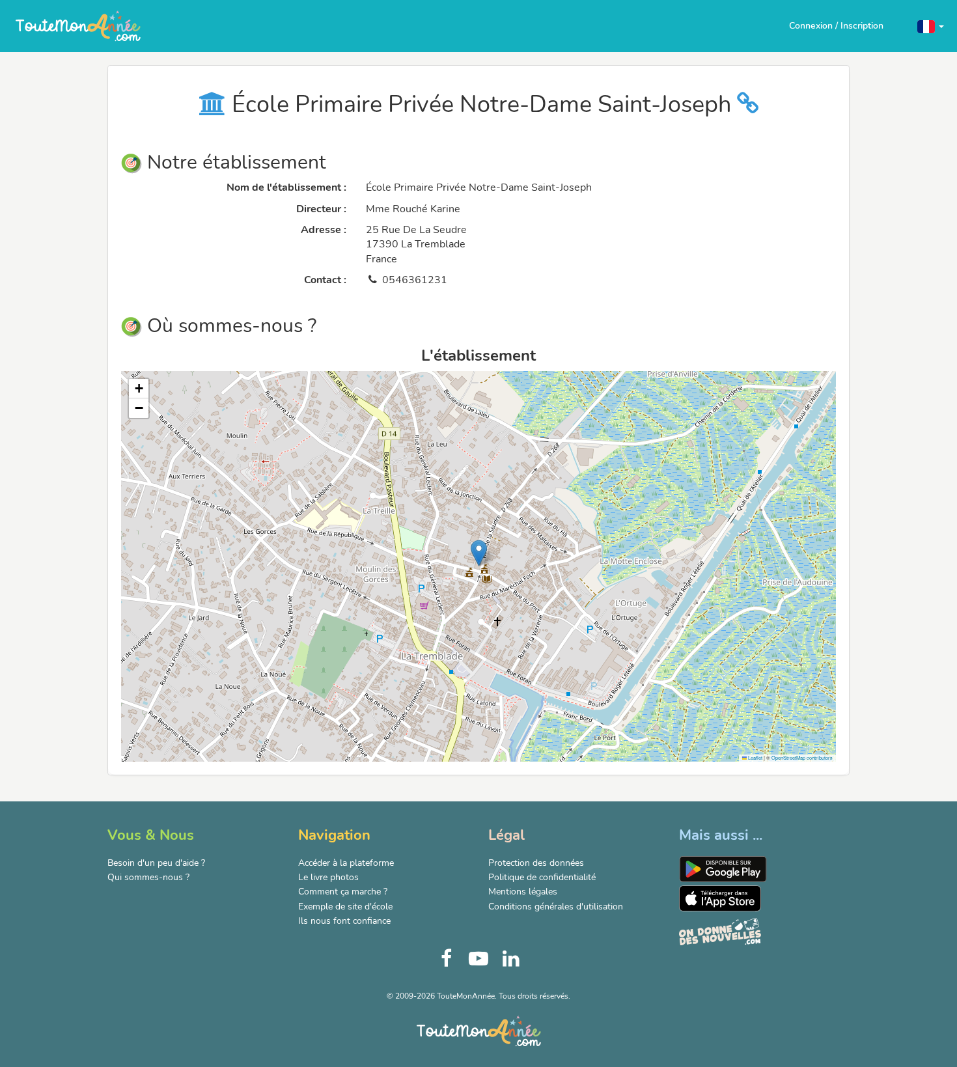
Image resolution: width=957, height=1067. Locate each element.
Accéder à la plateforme (346, 863)
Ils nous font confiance (344, 921)
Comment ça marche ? (342, 891)
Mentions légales (522, 891)
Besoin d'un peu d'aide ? (156, 863)
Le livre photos (328, 877)
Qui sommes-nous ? (148, 877)
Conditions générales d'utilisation (555, 906)
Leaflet (754, 757)
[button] (930, 26)
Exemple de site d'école (345, 906)
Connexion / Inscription (836, 26)
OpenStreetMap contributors (802, 757)
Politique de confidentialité (542, 877)
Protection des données (536, 863)
